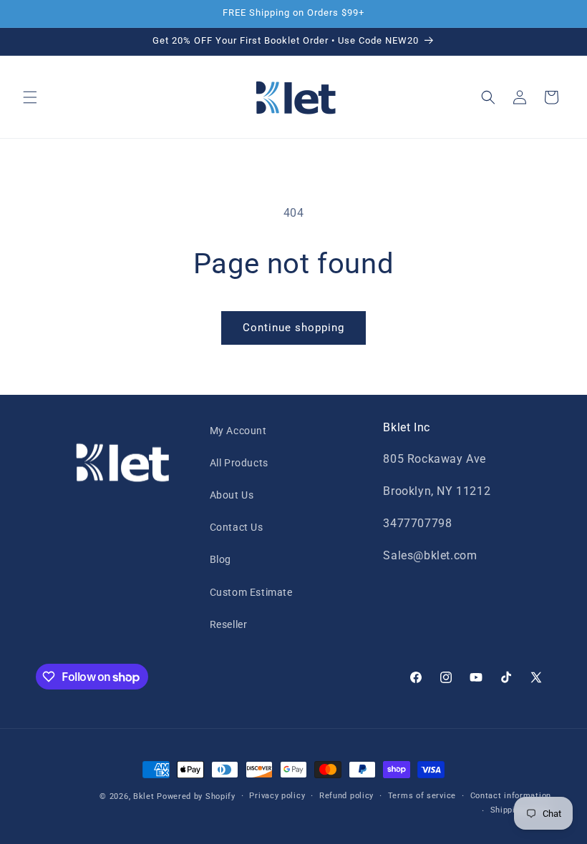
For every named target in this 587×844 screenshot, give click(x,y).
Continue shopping (293, 327)
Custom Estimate (251, 592)
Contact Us (236, 527)
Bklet (144, 796)
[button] (30, 97)
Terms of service (422, 795)
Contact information (510, 795)
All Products (239, 462)
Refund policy (346, 795)
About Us (232, 495)
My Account (238, 430)
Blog (220, 559)
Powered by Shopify (196, 796)
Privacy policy (277, 795)
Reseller (229, 624)
